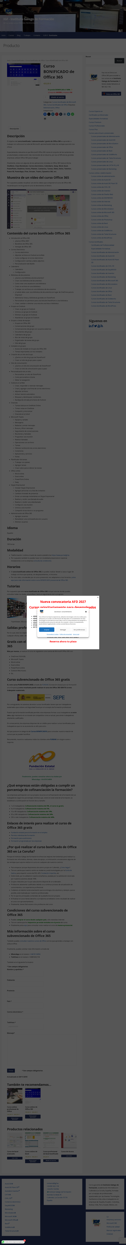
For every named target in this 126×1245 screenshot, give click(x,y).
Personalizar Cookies (53, 634)
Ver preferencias (79, 630)
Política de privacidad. (66, 634)
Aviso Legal (76, 634)
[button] (86, 612)
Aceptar (46, 630)
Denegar (63, 630)
